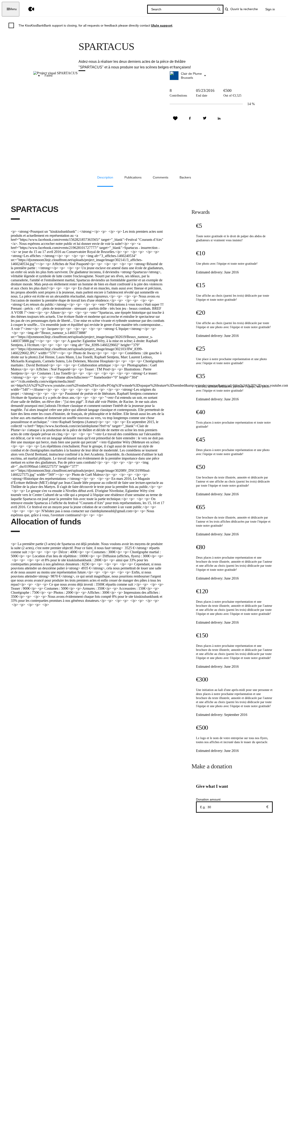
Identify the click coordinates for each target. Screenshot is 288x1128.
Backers (185, 177)
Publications (133, 177)
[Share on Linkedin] (219, 118)
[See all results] (219, 9)
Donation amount (208, 799)
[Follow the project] (175, 118)
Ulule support (161, 25)
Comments (160, 177)
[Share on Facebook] (190, 118)
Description (105, 177)
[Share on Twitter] (204, 118)
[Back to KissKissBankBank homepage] (28, 9)
